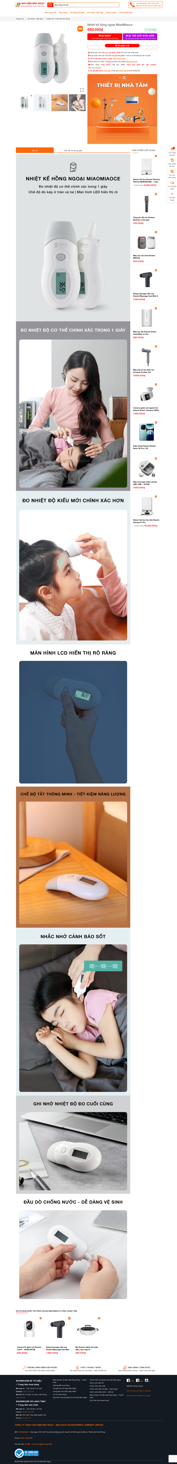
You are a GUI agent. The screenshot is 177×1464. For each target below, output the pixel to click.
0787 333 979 (124, 71)
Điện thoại (63, 12)
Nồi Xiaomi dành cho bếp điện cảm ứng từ (86, 1348)
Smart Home (111, 12)
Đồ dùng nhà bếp (77, 12)
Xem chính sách (119, 59)
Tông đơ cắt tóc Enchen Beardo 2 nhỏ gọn (144, 218)
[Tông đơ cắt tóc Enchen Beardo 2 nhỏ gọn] (146, 203)
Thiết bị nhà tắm (125, 12)
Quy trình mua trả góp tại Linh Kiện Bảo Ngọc (70, 1397)
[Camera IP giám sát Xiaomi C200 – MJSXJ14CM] (29, 1329)
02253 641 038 (28, 1412)
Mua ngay (105, 36)
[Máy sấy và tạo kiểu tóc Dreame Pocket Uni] (146, 356)
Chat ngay (107, 71)
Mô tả (35, 150)
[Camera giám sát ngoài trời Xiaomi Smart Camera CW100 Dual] (146, 394)
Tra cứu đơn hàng (59, 1394)
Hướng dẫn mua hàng (61, 1385)
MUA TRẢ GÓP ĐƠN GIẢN (140, 36)
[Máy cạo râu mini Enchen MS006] (146, 241)
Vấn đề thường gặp (73, 150)
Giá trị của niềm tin (97, 1383)
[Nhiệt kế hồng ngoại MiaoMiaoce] (122, 109)
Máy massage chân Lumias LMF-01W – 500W (145, 483)
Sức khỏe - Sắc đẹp (95, 12)
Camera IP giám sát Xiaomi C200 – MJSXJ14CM (29, 1348)
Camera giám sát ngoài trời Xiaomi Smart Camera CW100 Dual (146, 410)
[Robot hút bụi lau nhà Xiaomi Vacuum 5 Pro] (146, 506)
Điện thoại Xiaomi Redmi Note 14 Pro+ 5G (144, 447)
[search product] (50, 5)
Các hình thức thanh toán (99, 1400)
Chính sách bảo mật (97, 1386)
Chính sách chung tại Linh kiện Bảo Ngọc (105, 1380)
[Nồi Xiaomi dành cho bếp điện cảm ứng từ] (87, 1329)
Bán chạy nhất (50, 12)
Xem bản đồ (20, 1398)
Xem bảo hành (131, 62)
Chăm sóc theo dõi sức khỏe (58, 19)
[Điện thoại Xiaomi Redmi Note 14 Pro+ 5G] (146, 432)
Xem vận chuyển (94, 68)
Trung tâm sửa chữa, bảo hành (64, 1391)
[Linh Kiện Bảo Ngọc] (30, 4)
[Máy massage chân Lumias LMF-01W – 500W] (146, 468)
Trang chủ (20, 19)
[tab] (35, 150)
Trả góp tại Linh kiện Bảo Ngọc (64, 1388)
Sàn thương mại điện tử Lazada (138, 1396)
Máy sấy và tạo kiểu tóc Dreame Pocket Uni (143, 371)
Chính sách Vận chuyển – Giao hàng (104, 1389)
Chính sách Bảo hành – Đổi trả (101, 1392)
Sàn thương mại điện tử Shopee (139, 1391)
